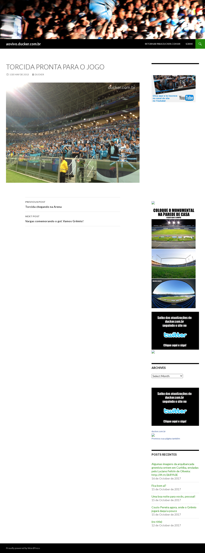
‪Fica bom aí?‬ (159, 485)
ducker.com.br (159, 431)
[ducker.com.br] (153, 434)
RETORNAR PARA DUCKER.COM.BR (162, 43)
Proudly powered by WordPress (23, 548)
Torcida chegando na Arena (43, 204)
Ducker (39, 74)
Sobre (189, 43)
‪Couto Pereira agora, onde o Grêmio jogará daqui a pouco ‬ (174, 509)
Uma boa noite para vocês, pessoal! (173, 496)
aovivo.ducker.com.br (23, 44)
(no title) (157, 521)
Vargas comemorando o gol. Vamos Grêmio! (54, 219)
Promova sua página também (166, 438)
